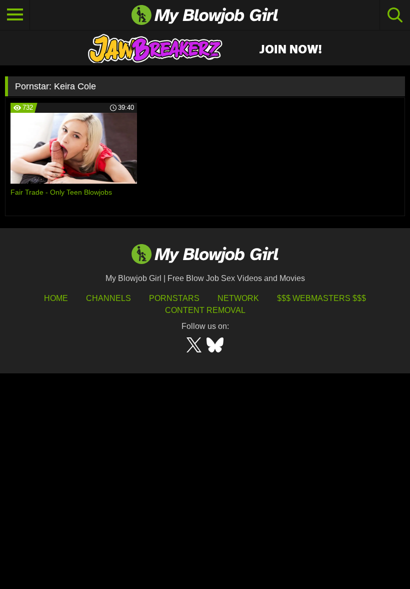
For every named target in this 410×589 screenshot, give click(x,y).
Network (238, 298)
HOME (56, 298)
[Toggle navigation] (15, 15)
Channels (108, 298)
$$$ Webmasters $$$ (321, 298)
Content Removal (205, 310)
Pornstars (174, 298)
